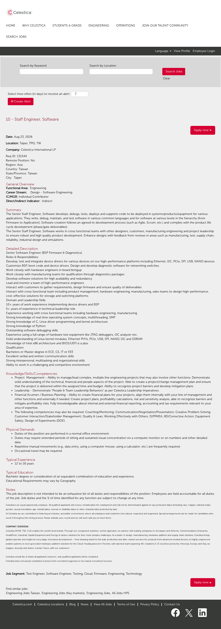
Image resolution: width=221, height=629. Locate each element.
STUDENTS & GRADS (67, 25)
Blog (72, 604)
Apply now (201, 130)
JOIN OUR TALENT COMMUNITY (165, 25)
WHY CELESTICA (34, 25)
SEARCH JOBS (16, 37)
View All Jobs (103, 604)
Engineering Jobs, (99, 593)
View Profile (182, 51)
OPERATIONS (125, 25)
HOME (10, 25)
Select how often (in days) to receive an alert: (39, 94)
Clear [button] (166, 78)
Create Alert (22, 101)
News (84, 604)
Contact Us (172, 604)
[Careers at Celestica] (19, 12)
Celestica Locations (50, 604)
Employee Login (204, 51)
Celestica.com (22, 604)
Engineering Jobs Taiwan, (23, 593)
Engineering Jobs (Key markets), (63, 593)
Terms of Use (126, 604)
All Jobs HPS (120, 593)
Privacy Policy (149, 604)
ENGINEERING (98, 25)
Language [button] (162, 51)
